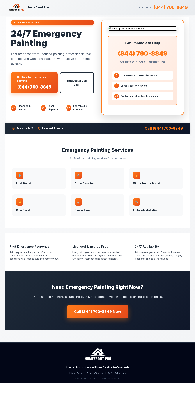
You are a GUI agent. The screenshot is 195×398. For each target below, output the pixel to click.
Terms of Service (95, 373)
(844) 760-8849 (171, 7)
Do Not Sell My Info (117, 373)
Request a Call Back (77, 82)
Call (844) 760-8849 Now (97, 311)
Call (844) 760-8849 (164, 128)
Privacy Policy (76, 373)
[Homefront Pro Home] (97, 354)
